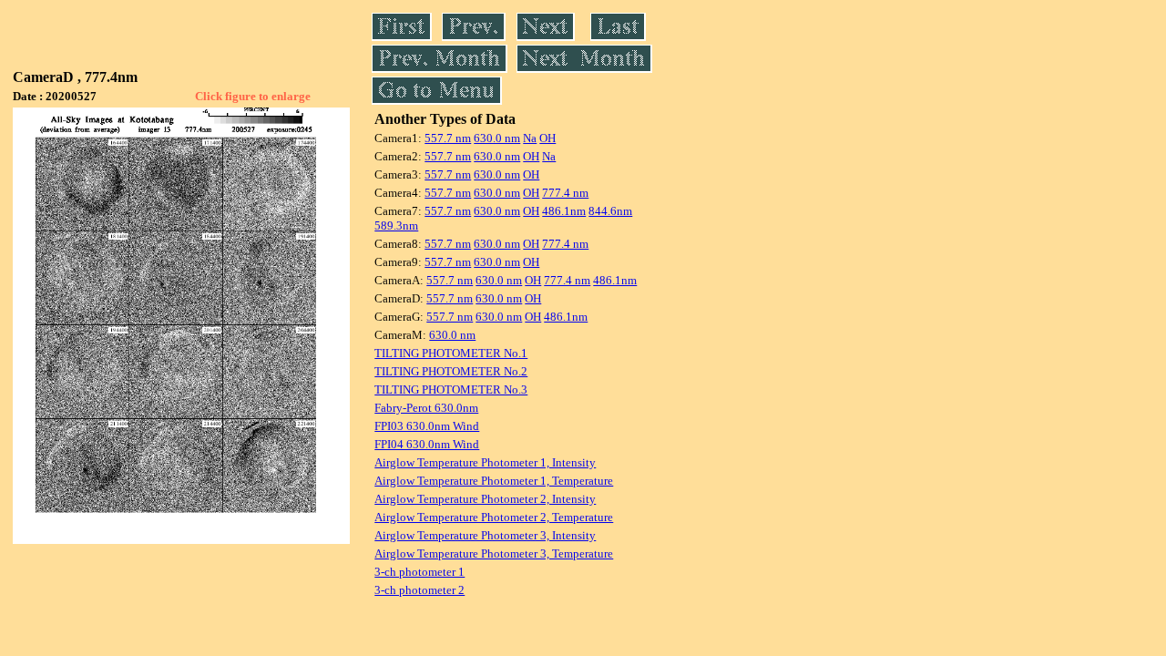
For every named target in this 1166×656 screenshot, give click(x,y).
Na (530, 138)
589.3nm (396, 225)
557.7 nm (447, 138)
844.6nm (610, 211)
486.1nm (564, 211)
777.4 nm (565, 193)
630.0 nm (497, 138)
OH (547, 138)
